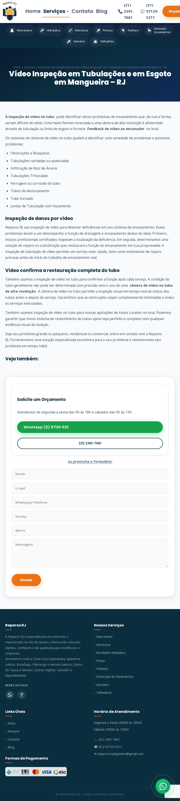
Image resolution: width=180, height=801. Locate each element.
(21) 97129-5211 (152, 11)
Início (17, 67)
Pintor (100, 661)
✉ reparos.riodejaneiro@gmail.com (119, 754)
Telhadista (103, 692)
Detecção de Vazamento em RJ (58, 67)
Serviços (54, 11)
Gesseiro (102, 685)
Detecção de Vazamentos (115, 676)
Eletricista (103, 645)
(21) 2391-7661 (129, 11)
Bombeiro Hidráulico (111, 653)
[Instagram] (21, 694)
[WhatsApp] (9, 694)
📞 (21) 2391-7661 (107, 739)
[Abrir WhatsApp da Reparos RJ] (163, 786)
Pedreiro (102, 669)
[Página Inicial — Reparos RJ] (9, 11)
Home (33, 11)
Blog (102, 11)
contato (132, 333)
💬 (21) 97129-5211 (108, 747)
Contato (82, 11)
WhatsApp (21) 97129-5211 (46, 427)
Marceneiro (104, 637)
